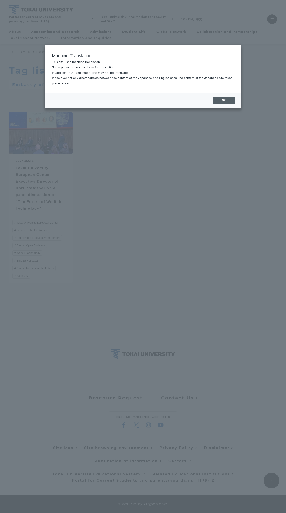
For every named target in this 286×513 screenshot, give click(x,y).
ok (224, 100)
